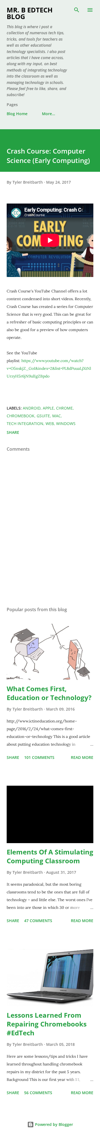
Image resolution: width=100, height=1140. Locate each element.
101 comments (39, 757)
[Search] (76, 10)
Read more (82, 757)
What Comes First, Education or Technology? (49, 693)
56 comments (38, 1092)
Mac (56, 415)
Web (50, 423)
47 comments (38, 920)
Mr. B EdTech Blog (29, 13)
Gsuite (43, 415)
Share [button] (13, 432)
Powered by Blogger (53, 1124)
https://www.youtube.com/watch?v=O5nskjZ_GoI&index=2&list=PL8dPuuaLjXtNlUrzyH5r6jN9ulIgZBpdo (49, 368)
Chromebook (20, 415)
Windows (66, 423)
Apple (48, 408)
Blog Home (17, 113)
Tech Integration (25, 423)
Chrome (64, 408)
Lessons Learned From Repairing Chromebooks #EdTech (47, 1023)
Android (32, 408)
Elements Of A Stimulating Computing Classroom (50, 856)
